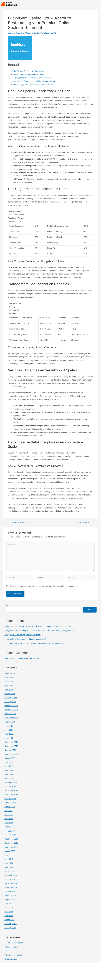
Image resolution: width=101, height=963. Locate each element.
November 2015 (11, 887)
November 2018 (11, 746)
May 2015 (8, 912)
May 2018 (8, 770)
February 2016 (10, 875)
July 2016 (8, 855)
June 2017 (8, 815)
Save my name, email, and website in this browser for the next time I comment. (43, 586)
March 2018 (9, 778)
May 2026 (8, 685)
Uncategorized (31, 33)
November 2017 (11, 794)
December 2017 (11, 790)
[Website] (81, 578)
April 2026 (8, 689)
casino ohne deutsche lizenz (16, 943)
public (6, 951)
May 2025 (8, 734)
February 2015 (10, 924)
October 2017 (10, 799)
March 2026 (9, 694)
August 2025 (9, 722)
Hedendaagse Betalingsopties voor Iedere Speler (34, 84)
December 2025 (11, 706)
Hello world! (34, 658)
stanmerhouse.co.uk (13, 955)
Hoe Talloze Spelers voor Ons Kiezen (28, 71)
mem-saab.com (11, 947)
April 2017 (8, 823)
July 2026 (8, 677)
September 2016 (11, 847)
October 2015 (10, 891)
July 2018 (8, 762)
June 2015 (8, 907)
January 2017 (10, 835)
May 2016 (8, 863)
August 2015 (9, 899)
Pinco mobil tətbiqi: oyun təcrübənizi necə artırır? (25, 639)
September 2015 (11, 895)
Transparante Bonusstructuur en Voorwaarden (33, 78)
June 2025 (8, 730)
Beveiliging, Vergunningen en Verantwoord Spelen (34, 81)
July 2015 (8, 903)
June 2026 (9, 681)
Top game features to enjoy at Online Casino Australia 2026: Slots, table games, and (40, 630)
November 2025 (11, 710)
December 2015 (11, 883)
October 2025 (10, 714)
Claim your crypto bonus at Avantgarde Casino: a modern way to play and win (37, 626)
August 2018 (9, 758)
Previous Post (19, 523)
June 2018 (8, 766)
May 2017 (8, 819)
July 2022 (8, 738)
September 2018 (11, 754)
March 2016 (9, 871)
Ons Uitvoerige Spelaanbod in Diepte (28, 74)
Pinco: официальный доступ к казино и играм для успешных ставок (34, 643)
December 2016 (11, 839)
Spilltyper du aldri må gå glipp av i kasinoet (22, 635)
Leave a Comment (16, 33)
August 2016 (9, 851)
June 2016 (8, 859)
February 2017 (10, 831)
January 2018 (10, 786)
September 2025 (11, 718)
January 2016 (10, 879)
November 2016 (11, 843)
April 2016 (8, 867)
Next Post (83, 523)
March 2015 (9, 920)
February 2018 (10, 782)
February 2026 (10, 697)
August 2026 (9, 673)
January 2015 (10, 928)
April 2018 (8, 774)
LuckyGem (26, 120)
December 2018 (11, 742)
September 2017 (11, 802)
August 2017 (9, 807)
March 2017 (9, 827)
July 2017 (8, 811)
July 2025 (8, 726)
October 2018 (10, 750)
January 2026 (10, 702)
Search (7, 605)
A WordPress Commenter (15, 658)
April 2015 (8, 916)
